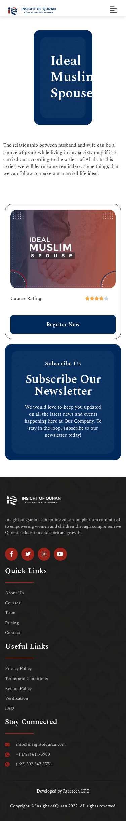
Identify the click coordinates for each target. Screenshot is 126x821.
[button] (113, 9)
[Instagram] (44, 554)
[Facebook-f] (11, 554)
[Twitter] (27, 554)
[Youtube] (60, 554)
